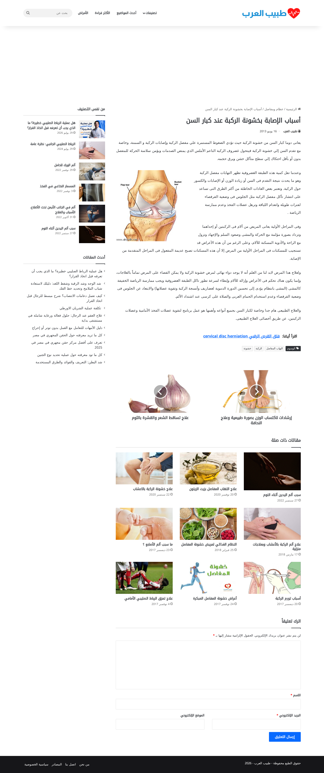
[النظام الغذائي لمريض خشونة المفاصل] (208, 524)
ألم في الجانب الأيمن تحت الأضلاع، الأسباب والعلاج (52, 209)
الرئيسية (292, 109)
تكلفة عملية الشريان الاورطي (81, 308)
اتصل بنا (70, 764)
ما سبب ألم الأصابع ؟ (158, 544)
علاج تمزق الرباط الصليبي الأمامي (149, 598)
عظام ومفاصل (273, 109)
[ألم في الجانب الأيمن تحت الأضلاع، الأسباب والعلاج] (92, 214)
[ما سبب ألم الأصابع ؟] (144, 524)
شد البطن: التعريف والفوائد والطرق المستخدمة (69, 362)
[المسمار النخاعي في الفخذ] (92, 192)
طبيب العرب (290, 131)
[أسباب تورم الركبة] (272, 578)
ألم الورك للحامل (64, 165)
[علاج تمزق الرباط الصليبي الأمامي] (144, 578)
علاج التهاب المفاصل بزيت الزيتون (213, 489)
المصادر (57, 764)
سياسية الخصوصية (36, 764)
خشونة (247, 348)
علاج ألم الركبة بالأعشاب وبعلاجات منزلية (277, 546)
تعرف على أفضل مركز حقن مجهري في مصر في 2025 (66, 345)
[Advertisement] (162, 66)
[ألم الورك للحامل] (92, 171)
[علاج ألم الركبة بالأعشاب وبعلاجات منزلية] (272, 524)
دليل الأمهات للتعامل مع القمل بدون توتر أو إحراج (67, 328)
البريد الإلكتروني (289, 715)
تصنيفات (151, 13)
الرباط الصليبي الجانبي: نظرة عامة (52, 144)
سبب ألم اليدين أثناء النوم (282, 495)
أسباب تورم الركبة (288, 598)
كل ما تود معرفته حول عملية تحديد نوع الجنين (69, 355)
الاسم (296, 695)
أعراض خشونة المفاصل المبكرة (215, 598)
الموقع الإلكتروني (192, 715)
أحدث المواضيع (126, 13)
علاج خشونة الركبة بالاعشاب (153, 489)
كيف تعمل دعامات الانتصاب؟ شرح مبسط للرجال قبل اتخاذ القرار (64, 298)
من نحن (84, 764)
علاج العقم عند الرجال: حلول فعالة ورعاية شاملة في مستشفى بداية (65, 318)
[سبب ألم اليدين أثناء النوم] (272, 471)
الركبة (259, 348)
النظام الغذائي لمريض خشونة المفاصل (209, 544)
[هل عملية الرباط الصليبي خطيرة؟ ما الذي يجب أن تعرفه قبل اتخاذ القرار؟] (92, 129)
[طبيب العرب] (271, 13)
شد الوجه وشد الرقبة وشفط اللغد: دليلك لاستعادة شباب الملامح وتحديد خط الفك (66, 286)
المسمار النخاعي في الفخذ (57, 186)
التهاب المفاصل (274, 348)
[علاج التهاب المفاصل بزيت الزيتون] (208, 468)
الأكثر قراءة (102, 13)
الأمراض (83, 13)
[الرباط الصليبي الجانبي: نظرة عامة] (92, 150)
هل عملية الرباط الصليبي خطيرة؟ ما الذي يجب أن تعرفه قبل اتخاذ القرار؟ (51, 125)
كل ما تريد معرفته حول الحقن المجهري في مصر (67, 335)
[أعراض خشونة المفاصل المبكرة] (208, 578)
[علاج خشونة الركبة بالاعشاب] (144, 468)
